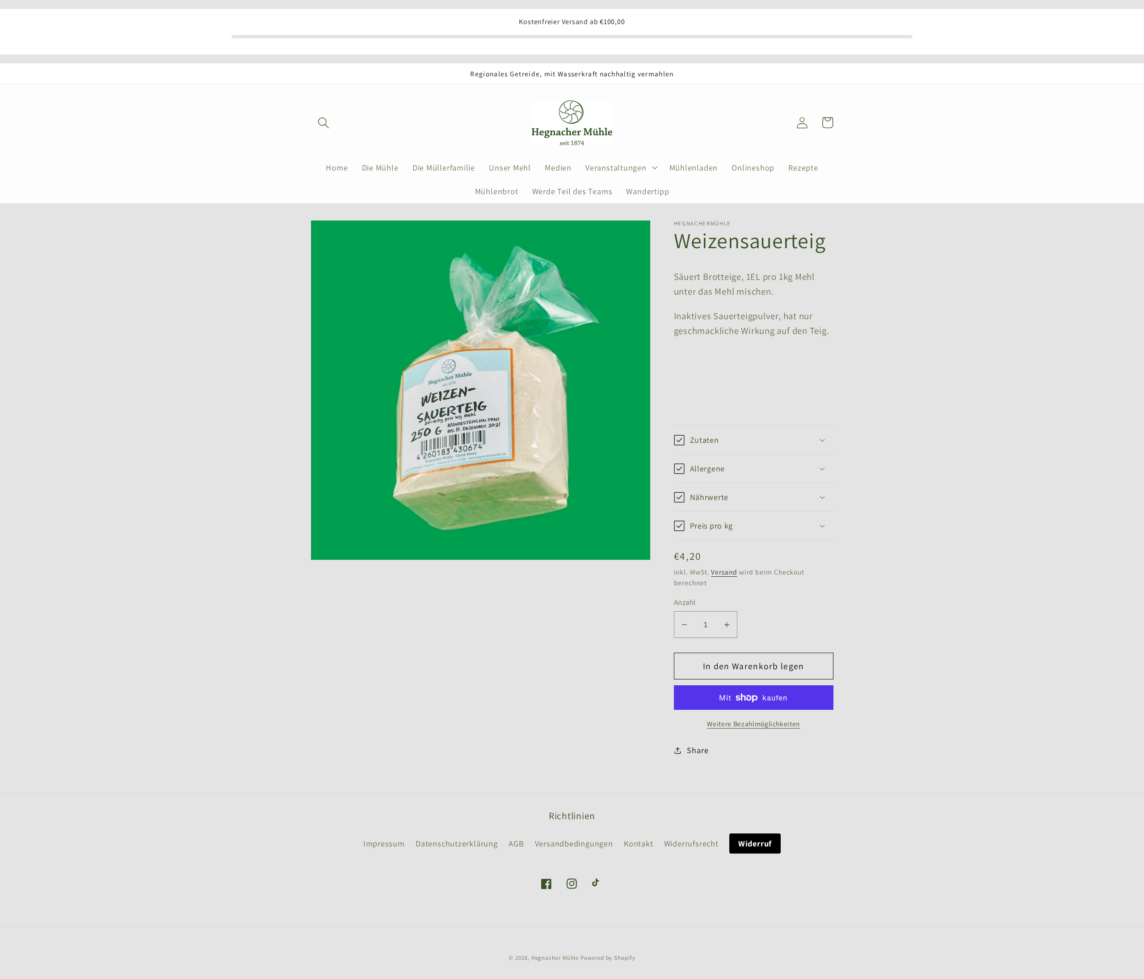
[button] (323, 122)
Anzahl (685, 602)
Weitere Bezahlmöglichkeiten (753, 723)
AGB (516, 843)
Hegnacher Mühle (555, 958)
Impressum (384, 843)
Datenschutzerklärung (457, 843)
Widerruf (755, 843)
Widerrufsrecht (691, 843)
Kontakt (638, 843)
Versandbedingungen (574, 843)
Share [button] (697, 750)
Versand (724, 571)
